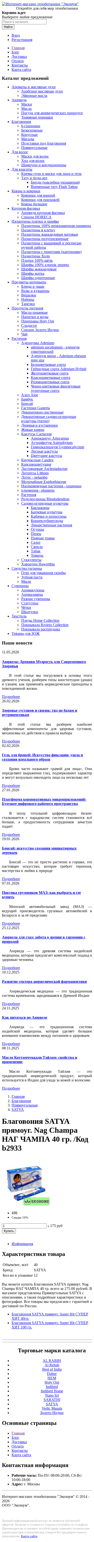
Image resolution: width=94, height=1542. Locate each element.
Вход (16, 35)
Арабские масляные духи (42, 91)
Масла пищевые (34, 312)
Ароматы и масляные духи (34, 87)
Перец (36, 534)
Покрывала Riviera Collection (44, 625)
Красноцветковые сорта (50, 377)
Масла (26, 109)
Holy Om (52, 1382)
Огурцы (37, 529)
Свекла (37, 547)
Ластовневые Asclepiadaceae (44, 469)
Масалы (27, 139)
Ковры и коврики (26, 191)
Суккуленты (31, 560)
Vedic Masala (52, 1408)
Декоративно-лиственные (42, 412)
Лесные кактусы (44, 451)
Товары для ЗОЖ (26, 633)
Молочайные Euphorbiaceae (43, 482)
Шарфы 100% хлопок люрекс (45, 265)
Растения (19, 338)
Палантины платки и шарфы (35, 221)
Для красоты (22, 169)
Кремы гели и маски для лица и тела (51, 174)
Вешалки (28, 295)
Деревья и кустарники (39, 425)
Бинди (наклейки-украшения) (55, 182)
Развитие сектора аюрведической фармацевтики (44, 981)
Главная (18, 48)
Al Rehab (52, 1365)
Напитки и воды (34, 317)
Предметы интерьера (29, 282)
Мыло (26, 581)
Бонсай (27, 404)
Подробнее (11, 697)
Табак (35, 551)
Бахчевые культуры (46, 512)
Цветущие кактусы (46, 456)
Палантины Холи (35, 256)
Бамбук (27, 399)
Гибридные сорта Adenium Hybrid (58, 369)
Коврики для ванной (38, 195)
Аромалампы (32, 594)
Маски (26, 104)
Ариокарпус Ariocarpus (50, 438)
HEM (51, 1378)
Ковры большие (34, 204)
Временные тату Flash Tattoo (54, 187)
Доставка (19, 56)
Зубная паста (31, 577)
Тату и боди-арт (34, 178)
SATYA (18, 1109)
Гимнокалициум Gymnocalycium (57, 447)
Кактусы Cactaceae (36, 434)
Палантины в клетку (38, 230)
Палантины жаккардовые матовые (49, 234)
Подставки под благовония (43, 143)
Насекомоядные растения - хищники (51, 486)
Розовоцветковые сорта (50, 382)
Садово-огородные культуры (44, 503)
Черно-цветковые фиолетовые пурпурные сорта (56, 388)
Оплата (18, 61)
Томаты (37, 555)
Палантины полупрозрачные (44, 239)
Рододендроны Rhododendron (45, 499)
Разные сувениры (35, 599)
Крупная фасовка (26, 208)
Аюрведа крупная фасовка (43, 213)
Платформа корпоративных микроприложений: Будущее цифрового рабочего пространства (44, 801)
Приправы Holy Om (37, 321)
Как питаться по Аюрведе (24, 1017)
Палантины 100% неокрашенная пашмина (56, 226)
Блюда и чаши (32, 286)
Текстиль (19, 616)
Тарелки (28, 304)
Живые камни (32, 430)
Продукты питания (27, 308)
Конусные (29, 135)
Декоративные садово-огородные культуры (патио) (48, 419)
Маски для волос (35, 156)
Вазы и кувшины (35, 291)
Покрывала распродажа (40, 629)
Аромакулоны (32, 590)
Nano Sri (52, 1395)
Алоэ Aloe (29, 395)
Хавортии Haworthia (38, 564)
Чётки (26, 607)
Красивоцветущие (36, 464)
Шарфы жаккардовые (39, 269)
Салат (35, 542)
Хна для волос (33, 161)
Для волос (20, 152)
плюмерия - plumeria (37, 490)
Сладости (29, 325)
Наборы (27, 299)
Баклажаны (40, 508)
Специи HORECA (36, 217)
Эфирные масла (34, 96)
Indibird (52, 1387)
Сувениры (20, 586)
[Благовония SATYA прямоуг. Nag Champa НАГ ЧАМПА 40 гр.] (26, 1205)
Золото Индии (52, 1413)
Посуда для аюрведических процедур (52, 113)
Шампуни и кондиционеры (43, 165)
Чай (24, 334)
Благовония (21, 122)
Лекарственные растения (51, 525)
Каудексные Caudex (37, 460)
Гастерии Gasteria (35, 408)
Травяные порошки (37, 117)
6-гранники (30, 126)
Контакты (20, 65)
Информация (22, 1244)
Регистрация (22, 40)
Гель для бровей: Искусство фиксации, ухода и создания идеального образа (42, 757)
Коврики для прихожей (40, 200)
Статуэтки (29, 603)
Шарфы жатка (32, 273)
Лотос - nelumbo (34, 477)
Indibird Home (52, 1391)
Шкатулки (29, 612)
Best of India (52, 1369)
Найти (8, 27)
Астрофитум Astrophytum (52, 443)
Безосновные (32, 130)
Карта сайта (21, 69)
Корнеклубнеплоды (47, 521)
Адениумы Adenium (37, 343)
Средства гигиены (27, 568)
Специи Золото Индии (40, 330)
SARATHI (52, 1400)
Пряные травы (43, 538)
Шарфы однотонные (38, 278)
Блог (15, 52)
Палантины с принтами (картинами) (51, 252)
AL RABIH (52, 1361)
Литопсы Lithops (35, 473)
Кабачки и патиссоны (49, 516)
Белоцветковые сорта (48, 364)
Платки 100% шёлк (37, 260)
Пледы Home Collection (40, 620)
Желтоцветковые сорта (49, 373)
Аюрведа (19, 100)
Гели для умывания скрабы (43, 573)
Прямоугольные (34, 148)
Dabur (52, 1374)
